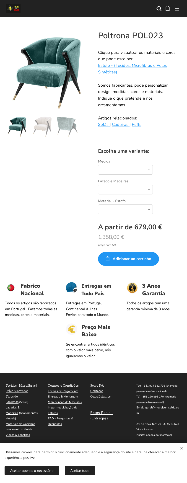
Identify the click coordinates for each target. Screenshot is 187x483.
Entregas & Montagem (63, 397)
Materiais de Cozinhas (20, 424)
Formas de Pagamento (63, 391)
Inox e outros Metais (19, 429)
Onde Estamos (100, 396)
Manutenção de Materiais (64, 402)
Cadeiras (121, 124)
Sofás (104, 124)
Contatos (96, 391)
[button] (158, 8)
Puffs (136, 124)
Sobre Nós (97, 385)
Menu (176, 8)
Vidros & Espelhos (18, 435)
